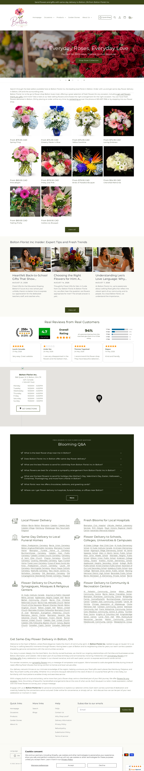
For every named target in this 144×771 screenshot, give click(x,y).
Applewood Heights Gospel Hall (49, 597)
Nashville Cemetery (39, 571)
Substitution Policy (62, 732)
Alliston (24, 525)
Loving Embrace (110, 142)
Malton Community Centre (118, 619)
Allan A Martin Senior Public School (115, 553)
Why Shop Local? (62, 716)
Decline (102, 765)
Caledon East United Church (57, 620)
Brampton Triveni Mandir (50, 618)
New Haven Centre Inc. (59, 571)
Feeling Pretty (16, 223)
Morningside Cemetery (40, 568)
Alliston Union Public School (102, 558)
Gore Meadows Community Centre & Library (104, 612)
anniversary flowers (115, 656)
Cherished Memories (112, 183)
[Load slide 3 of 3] (72, 80)
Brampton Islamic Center (33, 615)
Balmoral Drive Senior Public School (107, 571)
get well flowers (123, 94)
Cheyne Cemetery (52, 558)
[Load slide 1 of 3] (66, 80)
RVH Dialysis (97, 528)
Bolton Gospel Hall (46, 608)
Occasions (14, 712)
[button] (49, 17)
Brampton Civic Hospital (95, 525)
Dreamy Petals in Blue (50, 142)
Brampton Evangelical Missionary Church (50, 613)
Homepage (14, 709)
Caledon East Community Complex (106, 602)
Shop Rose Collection (72, 60)
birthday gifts (15, 658)
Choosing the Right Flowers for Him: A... (68, 277)
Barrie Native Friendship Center (117, 594)
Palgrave (25, 530)
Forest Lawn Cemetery (37, 563)
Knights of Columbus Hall (107, 614)
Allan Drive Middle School (96, 555)
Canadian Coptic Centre (40, 625)
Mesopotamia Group (123, 622)
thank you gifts (16, 97)
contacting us (75, 99)
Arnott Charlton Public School (108, 566)
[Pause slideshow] (83, 80)
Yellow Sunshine (79, 142)
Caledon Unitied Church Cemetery (45, 555)
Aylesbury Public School (118, 568)
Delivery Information (63, 720)
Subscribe (127, 710)
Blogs (35, 712)
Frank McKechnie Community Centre (115, 609)
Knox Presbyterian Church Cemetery (39, 566)
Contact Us (59, 712)
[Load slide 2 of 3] (69, 80)
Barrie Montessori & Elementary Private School (105, 576)
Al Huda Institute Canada (101, 548)
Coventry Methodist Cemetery (44, 561)
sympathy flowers (39, 662)
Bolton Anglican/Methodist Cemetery (37, 548)
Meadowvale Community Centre (98, 622)
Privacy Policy (67, 759)
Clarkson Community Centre (110, 607)
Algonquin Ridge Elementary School (107, 550)
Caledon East (64, 525)
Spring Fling (15, 142)
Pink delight (15, 183)
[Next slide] (78, 80)
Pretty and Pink (47, 183)
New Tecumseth (63, 528)
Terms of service (61, 736)
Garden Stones (16, 720)
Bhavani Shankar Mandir (53, 605)
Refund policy (60, 728)
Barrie (31, 525)
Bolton (37, 525)
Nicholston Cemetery (30, 573)
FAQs (57, 709)
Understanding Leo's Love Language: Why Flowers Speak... (110, 277)
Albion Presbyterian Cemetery (34, 545)
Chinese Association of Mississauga (108, 604)
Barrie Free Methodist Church (50, 603)
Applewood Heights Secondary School (101, 563)
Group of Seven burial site (59, 563)
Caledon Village (28, 528)
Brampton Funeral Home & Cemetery (49, 550)
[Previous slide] (60, 80)
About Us (13, 724)
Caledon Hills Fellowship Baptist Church (38, 623)
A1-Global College (91, 545)
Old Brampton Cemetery (53, 573)
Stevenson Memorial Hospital (102, 530)
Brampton (45, 525)
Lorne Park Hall (106, 617)
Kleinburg (40, 528)
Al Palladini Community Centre (100, 591)
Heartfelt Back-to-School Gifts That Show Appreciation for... (29, 277)
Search (35, 709)
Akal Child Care (106, 545)
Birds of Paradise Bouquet (83, 183)
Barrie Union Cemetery (59, 545)
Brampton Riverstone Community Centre (102, 596)
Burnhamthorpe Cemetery (33, 553)
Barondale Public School (121, 573)
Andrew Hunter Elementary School (115, 561)
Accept (71, 765)
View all (72, 229)
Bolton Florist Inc (21, 763)
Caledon (53, 525)
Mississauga (50, 528)
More (72, 498)
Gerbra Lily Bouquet (49, 223)
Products (13, 716)
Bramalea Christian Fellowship (41, 610)
